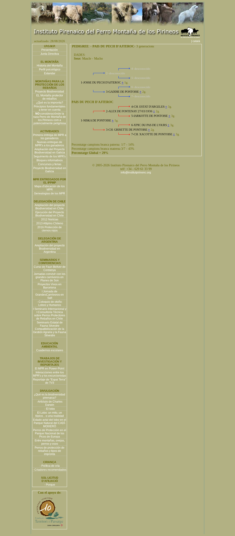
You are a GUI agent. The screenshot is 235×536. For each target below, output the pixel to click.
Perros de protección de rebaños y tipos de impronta (49, 451)
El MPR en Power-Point (49, 368)
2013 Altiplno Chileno (49, 223)
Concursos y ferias (49, 164)
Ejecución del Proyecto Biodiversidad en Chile (49, 214)
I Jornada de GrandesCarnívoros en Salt (49, 295)
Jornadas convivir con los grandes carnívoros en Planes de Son (49, 277)
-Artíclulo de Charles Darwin (49, 403)
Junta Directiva (49, 53)
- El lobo (50, 408)
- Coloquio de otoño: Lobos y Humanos (49, 303)
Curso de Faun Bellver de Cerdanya (50, 268)
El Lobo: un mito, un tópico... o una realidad (49, 414)
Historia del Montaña (50, 65)
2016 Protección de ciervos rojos (49, 229)
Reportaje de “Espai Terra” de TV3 (49, 381)
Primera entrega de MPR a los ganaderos (49, 136)
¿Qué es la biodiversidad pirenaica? (49, 396)
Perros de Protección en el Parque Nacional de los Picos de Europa (49, 433)
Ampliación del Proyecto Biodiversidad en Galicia (49, 151)
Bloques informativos (49, 160)
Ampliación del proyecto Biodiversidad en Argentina (50, 249)
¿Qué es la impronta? (49, 102)
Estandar (49, 73)
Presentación (49, 50)
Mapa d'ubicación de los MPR (49, 188)
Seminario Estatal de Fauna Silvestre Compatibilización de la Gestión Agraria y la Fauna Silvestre (49, 329)
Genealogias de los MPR (49, 193)
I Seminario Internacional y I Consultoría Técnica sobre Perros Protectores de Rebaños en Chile (49, 313)
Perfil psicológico (49, 69)
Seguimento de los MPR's (50, 156)
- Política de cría (50, 465)
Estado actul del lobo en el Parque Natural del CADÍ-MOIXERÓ (49, 423)
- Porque (49, 484)
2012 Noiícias (49, 219)
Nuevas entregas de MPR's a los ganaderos (49, 144)
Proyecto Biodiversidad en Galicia (49, 170)
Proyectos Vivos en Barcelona (50, 286)
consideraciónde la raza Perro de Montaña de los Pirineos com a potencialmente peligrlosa (49, 118)
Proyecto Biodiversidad (49, 91)
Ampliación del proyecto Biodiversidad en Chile (50, 207)
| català (197, 41)
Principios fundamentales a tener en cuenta (49, 108)
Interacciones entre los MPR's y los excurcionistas (49, 374)
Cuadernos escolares (49, 350)
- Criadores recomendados (49, 469)
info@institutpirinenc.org (136, 172)
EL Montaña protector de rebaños (49, 97)
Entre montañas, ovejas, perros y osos (50, 442)
